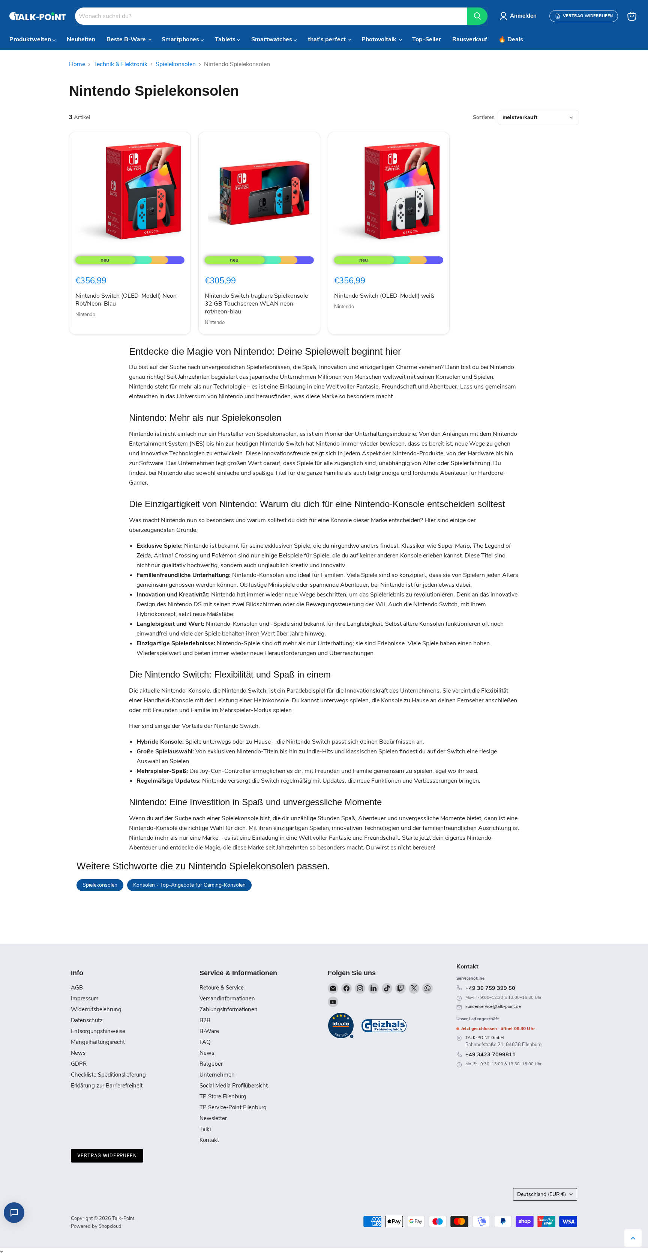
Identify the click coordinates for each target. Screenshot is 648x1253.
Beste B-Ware (126, 39)
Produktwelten (30, 39)
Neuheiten (81, 39)
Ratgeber (211, 1064)
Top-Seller (426, 39)
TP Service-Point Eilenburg (233, 1107)
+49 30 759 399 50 (490, 988)
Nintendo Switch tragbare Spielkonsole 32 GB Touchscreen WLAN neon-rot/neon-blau (256, 304)
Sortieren (484, 117)
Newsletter (213, 1118)
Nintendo (85, 314)
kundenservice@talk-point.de (493, 1006)
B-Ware (209, 1031)
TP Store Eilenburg (223, 1096)
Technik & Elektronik (120, 64)
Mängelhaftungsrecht (98, 1042)
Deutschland (541, 1194)
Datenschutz (87, 1020)
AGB (77, 987)
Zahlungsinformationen (229, 1009)
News (78, 1053)
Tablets (226, 39)
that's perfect (327, 39)
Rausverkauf (469, 39)
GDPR (79, 1064)
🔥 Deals (510, 39)
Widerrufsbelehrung (96, 1009)
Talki (205, 1129)
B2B (205, 1020)
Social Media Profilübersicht (234, 1085)
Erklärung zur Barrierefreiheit (106, 1085)
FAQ (205, 1042)
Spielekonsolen (176, 64)
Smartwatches (272, 39)
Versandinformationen (227, 998)
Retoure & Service (222, 987)
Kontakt (209, 1140)
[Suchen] (477, 16)
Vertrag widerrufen (107, 1155)
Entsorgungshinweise (98, 1031)
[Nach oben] (633, 1238)
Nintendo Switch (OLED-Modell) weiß (384, 296)
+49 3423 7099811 (490, 1054)
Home (77, 64)
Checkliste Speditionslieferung (108, 1074)
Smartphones (181, 39)
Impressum (85, 998)
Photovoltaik (380, 39)
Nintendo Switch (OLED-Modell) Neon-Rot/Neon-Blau (127, 300)
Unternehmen (217, 1074)
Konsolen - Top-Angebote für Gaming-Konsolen (189, 885)
